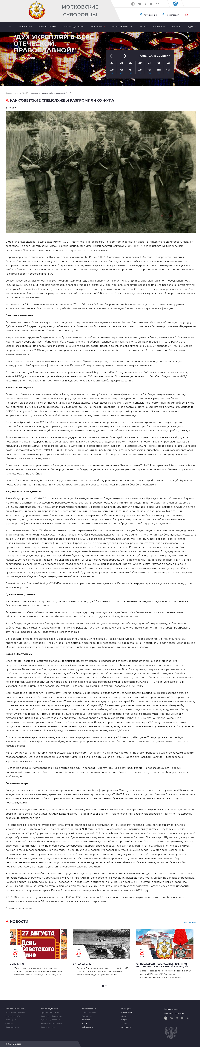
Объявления (25, 27)
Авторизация (150, 15)
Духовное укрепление (50, 1020)
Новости (86, 1020)
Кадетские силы (48, 1027)
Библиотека (159, 27)
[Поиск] (186, 15)
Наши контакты (12, 1027)
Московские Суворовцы (80, 11)
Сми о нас (9, 1023)
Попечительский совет (121, 27)
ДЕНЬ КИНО (17, 964)
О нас (9, 27)
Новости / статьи (47, 27)
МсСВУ (143, 27)
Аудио (124, 1023)
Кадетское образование (51, 1016)
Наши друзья (127, 1009)
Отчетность (126, 1027)
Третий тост (87, 1016)
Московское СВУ (12, 1016)
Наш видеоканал (171, 1009)
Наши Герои (10, 1020)
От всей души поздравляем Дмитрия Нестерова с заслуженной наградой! (162, 965)
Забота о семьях (89, 1012)
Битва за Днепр (83, 964)
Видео (124, 1020)
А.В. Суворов (97, 27)
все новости (190, 922)
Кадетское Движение (50, 1009)
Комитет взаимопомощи (51, 1023)
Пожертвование (89, 1009)
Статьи (85, 1023)
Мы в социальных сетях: (174, 1013)
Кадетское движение (73, 27)
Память (176, 27)
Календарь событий (154, 55)
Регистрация (172, 15)
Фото (123, 1016)
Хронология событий (50, 1012)
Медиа (190, 27)
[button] (100, 79)
